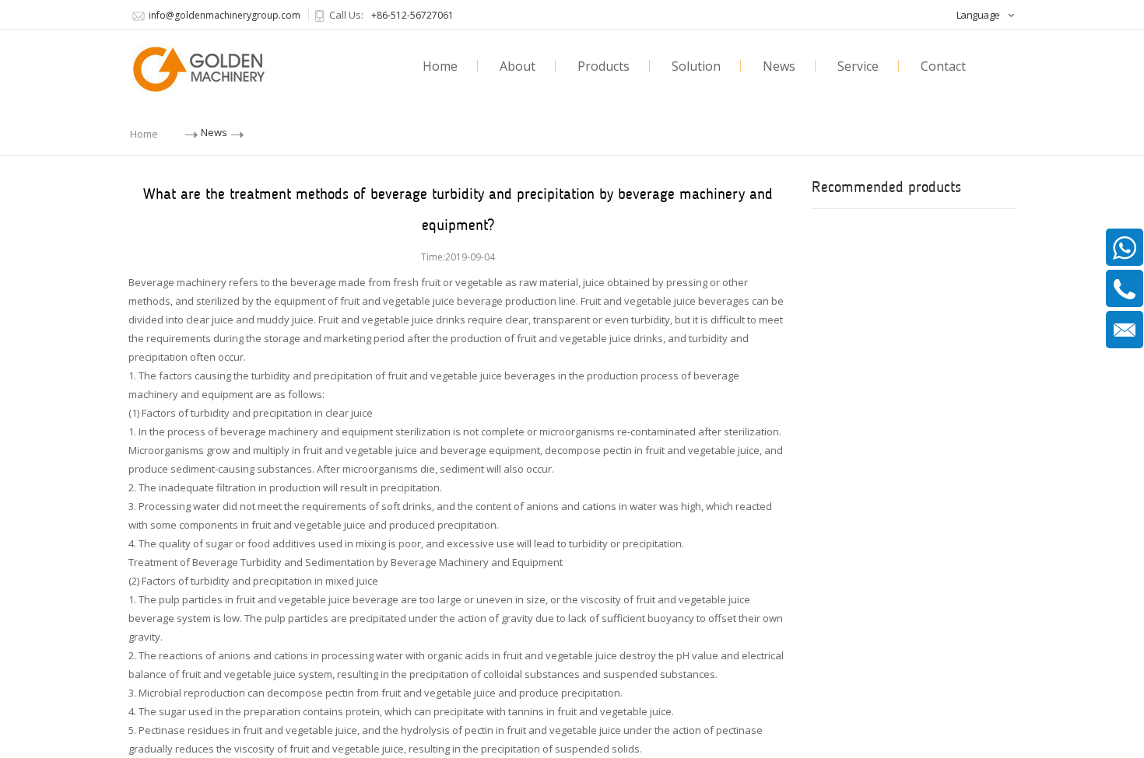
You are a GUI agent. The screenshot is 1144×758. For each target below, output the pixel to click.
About (517, 66)
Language (978, 15)
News (779, 66)
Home (440, 66)
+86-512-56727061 (412, 15)
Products (603, 66)
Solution (696, 66)
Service (858, 66)
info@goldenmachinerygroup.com (224, 15)
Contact (943, 66)
